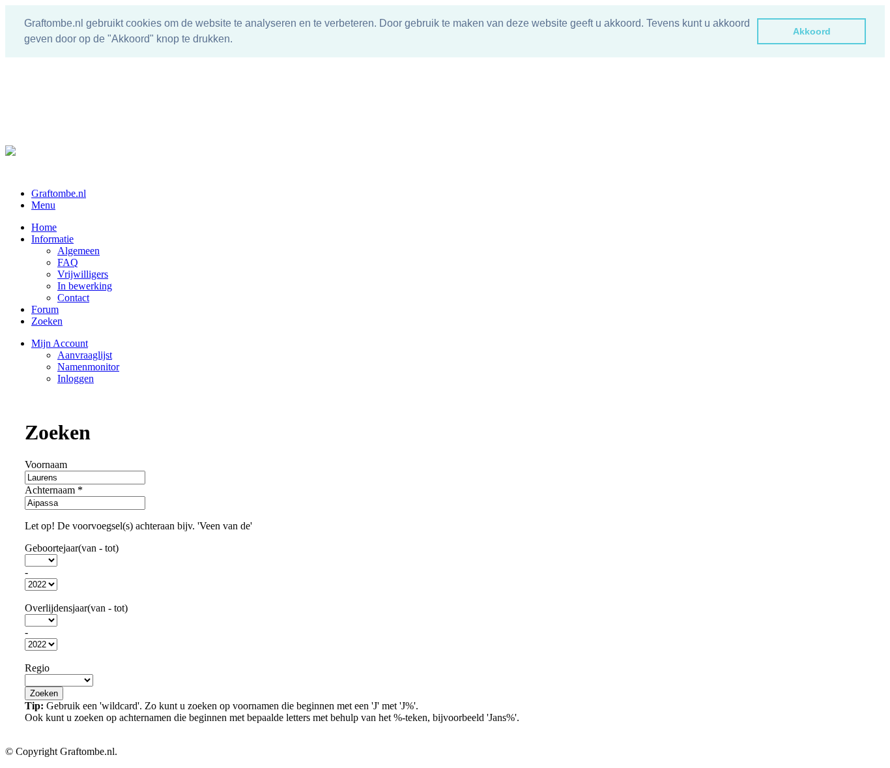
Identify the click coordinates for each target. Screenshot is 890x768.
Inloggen (75, 378)
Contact (73, 297)
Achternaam (54, 489)
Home (44, 227)
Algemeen (78, 250)
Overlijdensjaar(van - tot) (76, 607)
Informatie (52, 238)
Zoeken (47, 321)
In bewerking (84, 285)
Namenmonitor (88, 366)
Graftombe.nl (58, 193)
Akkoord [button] (812, 31)
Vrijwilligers (82, 274)
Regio (37, 667)
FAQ (67, 262)
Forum (45, 309)
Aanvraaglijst (84, 355)
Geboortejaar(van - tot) (72, 548)
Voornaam (46, 464)
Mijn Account (59, 343)
